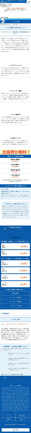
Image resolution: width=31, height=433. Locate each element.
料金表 (8, 419)
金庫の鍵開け (15, 293)
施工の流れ (22, 415)
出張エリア (22, 419)
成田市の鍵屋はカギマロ (14, 424)
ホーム (8, 415)
